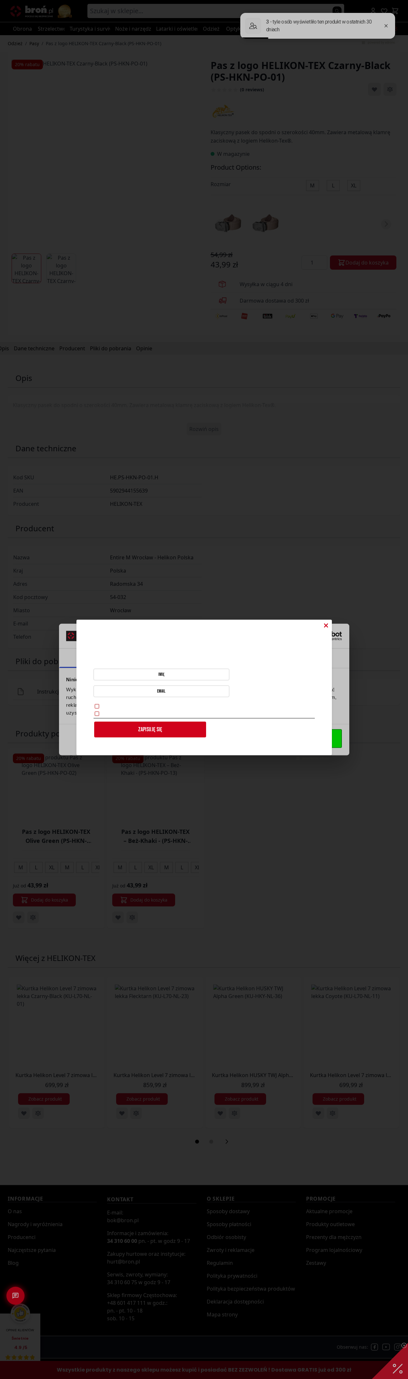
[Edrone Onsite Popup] (204, 689)
